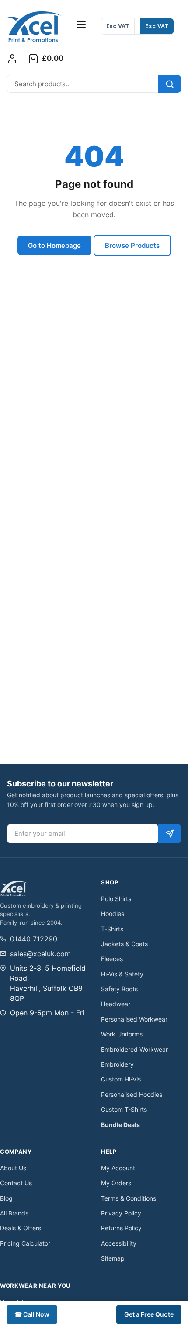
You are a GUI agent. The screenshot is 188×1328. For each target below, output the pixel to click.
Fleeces (112, 958)
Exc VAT (156, 25)
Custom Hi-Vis (121, 1079)
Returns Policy (121, 1228)
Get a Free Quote (149, 1314)
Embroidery (117, 1064)
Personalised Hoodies (131, 1094)
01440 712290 (33, 938)
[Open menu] (81, 24)
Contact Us (16, 1183)
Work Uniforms (122, 1034)
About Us (13, 1168)
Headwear (115, 1003)
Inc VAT (117, 25)
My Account (118, 1168)
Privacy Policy (121, 1213)
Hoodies (112, 913)
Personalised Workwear (134, 1019)
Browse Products (132, 245)
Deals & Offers (20, 1228)
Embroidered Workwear (134, 1049)
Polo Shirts (116, 898)
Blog (6, 1198)
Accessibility (118, 1243)
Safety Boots (119, 989)
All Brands (14, 1213)
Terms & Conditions (128, 1198)
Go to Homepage (54, 245)
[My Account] (12, 58)
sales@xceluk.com (40, 953)
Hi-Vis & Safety (122, 974)
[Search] (169, 84)
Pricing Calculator (25, 1243)
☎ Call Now (31, 1314)
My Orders (116, 1183)
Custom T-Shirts (124, 1109)
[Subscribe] (169, 833)
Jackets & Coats (124, 944)
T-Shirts (112, 929)
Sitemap (113, 1258)
